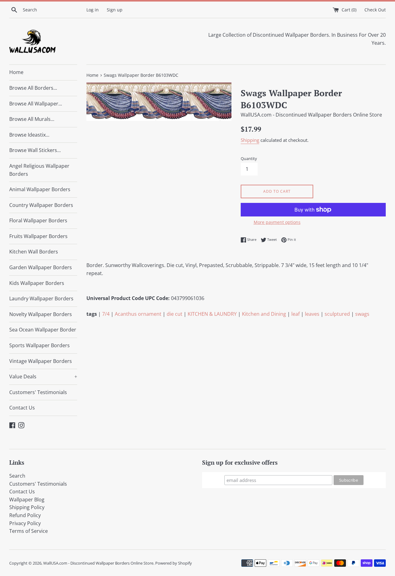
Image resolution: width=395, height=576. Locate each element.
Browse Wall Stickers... (35, 150)
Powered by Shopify (173, 563)
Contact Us (22, 407)
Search (17, 475)
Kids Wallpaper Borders (36, 283)
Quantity (249, 158)
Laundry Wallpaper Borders (41, 298)
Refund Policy (25, 515)
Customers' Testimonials (38, 392)
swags (362, 314)
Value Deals (43, 376)
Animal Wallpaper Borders (39, 189)
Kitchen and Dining (264, 314)
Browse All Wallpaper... (35, 103)
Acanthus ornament (138, 314)
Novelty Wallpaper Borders (40, 314)
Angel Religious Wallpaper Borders (39, 170)
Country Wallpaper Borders (41, 205)
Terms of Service (28, 531)
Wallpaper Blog (26, 499)
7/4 (106, 314)
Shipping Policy (26, 507)
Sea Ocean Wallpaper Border (42, 329)
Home (16, 72)
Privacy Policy (25, 523)
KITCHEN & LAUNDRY (212, 314)
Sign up (115, 10)
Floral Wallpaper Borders (38, 220)
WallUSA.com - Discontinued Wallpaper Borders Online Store (98, 563)
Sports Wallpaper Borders (39, 345)
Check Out (375, 10)
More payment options (277, 222)
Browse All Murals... (31, 119)
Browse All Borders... (33, 87)
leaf (295, 314)
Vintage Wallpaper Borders (40, 361)
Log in (92, 10)
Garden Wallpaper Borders (40, 267)
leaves (312, 314)
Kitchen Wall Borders (33, 251)
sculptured (337, 314)
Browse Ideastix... (29, 134)
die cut (174, 314)
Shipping (250, 140)
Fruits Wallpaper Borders (38, 236)
